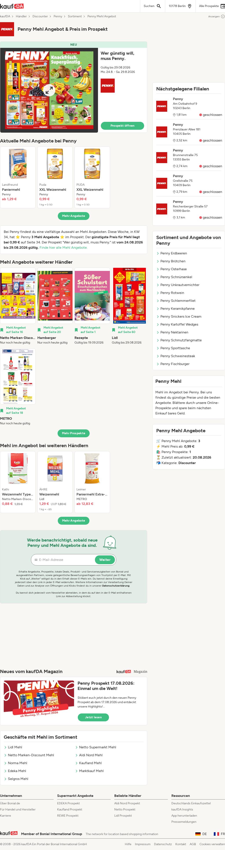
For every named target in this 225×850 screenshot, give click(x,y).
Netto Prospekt (124, 809)
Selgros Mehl (18, 779)
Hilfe (128, 844)
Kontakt (180, 844)
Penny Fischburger (174, 364)
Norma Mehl (17, 763)
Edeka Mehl (17, 771)
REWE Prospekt (67, 816)
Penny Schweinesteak (177, 356)
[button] (73, 87)
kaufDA (5, 16)
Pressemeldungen (183, 822)
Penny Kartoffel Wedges (179, 324)
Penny (58, 16)
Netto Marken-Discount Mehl (31, 755)
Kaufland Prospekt (69, 809)
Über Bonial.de (10, 803)
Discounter (40, 16)
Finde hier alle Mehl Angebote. (63, 247)
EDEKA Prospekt (68, 803)
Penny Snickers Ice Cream (180, 316)
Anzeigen (214, 16)
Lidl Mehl (15, 747)
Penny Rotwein (172, 293)
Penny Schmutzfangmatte (181, 340)
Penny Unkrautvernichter (179, 285)
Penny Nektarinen (174, 332)
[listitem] (18, 177)
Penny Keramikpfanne (177, 308)
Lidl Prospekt (123, 816)
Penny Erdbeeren (173, 253)
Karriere (5, 816)
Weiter (105, 560)
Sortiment (75, 16)
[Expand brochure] (49, 90)
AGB (193, 844)
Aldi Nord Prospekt (127, 803)
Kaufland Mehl (90, 763)
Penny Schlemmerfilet (178, 301)
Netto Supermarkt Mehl (97, 747)
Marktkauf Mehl (91, 771)
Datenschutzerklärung (115, 585)
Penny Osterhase (173, 269)
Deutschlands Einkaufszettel (191, 803)
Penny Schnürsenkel (176, 277)
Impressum (143, 844)
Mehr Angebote (73, 216)
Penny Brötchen (172, 261)
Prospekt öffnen (123, 126)
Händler (21, 16)
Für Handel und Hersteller (18, 809)
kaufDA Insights (182, 809)
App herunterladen (184, 816)
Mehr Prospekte (73, 433)
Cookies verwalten (212, 844)
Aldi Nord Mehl (91, 755)
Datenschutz (163, 844)
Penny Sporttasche (175, 348)
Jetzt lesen (93, 717)
